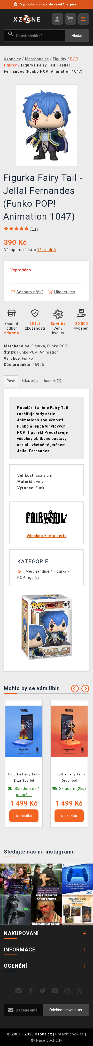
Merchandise (38, 571)
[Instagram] (67, 991)
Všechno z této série (47, 536)
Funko (27, 358)
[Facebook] (31, 991)
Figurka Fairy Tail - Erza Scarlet (24, 777)
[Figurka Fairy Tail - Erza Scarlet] (23, 731)
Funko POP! (57, 346)
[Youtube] (55, 991)
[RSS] (80, 991)
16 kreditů (46, 250)
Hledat (77, 35)
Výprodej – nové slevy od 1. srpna (49, 4)
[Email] (18, 991)
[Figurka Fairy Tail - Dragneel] (69, 731)
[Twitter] (43, 991)
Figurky (60, 571)
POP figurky (28, 577)
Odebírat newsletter (65, 1010)
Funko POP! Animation (38, 352)
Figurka (38, 346)
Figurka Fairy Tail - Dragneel (69, 777)
